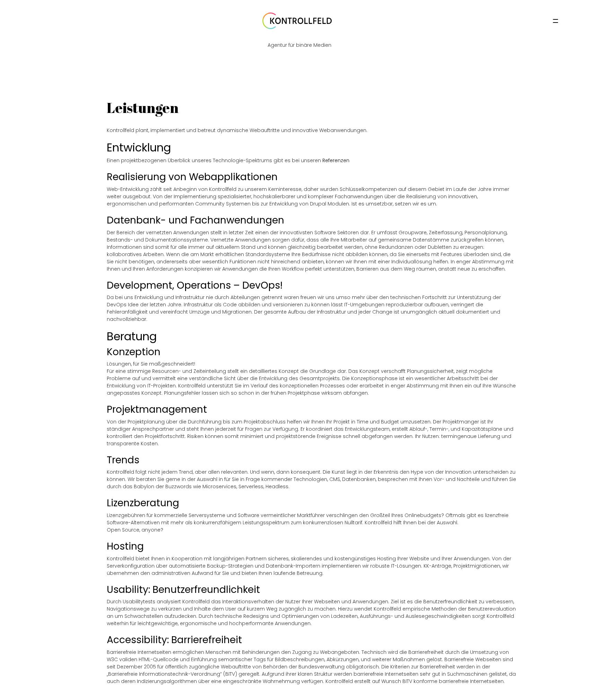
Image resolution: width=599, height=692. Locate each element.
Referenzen (335, 160)
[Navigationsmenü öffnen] (555, 21)
